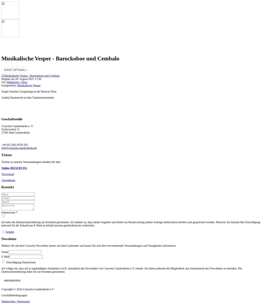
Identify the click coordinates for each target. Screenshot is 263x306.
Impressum (23, 301)
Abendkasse (8, 180)
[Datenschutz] (131, 216)
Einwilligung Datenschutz (20, 262)
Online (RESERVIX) (14, 168)
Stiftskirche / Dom (17, 82)
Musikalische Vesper (28, 85)
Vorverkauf (7, 174)
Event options (14, 69)
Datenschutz (8, 301)
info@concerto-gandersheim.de (19, 148)
